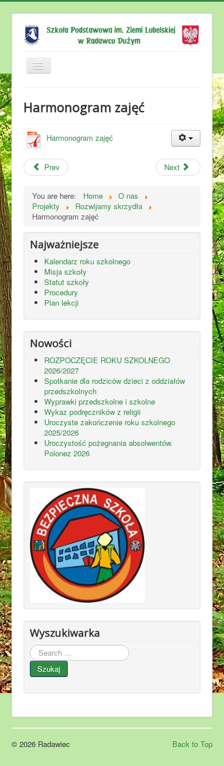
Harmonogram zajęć (80, 137)
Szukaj (48, 668)
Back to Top (192, 743)
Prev (51, 166)
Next (173, 166)
